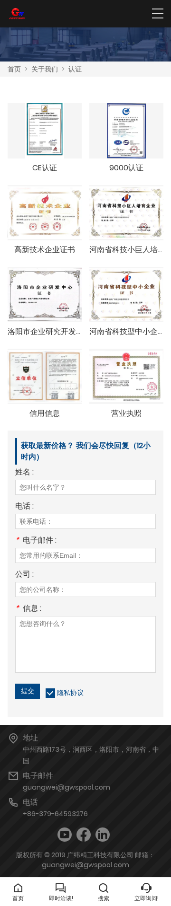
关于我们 (44, 69)
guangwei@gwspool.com (66, 787)
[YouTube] (64, 835)
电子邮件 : (36, 541)
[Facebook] (83, 835)
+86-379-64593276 (55, 813)
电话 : (24, 506)
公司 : (24, 575)
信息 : (28, 609)
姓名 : (24, 472)
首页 (14, 69)
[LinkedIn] (102, 835)
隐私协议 (70, 692)
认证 (75, 69)
